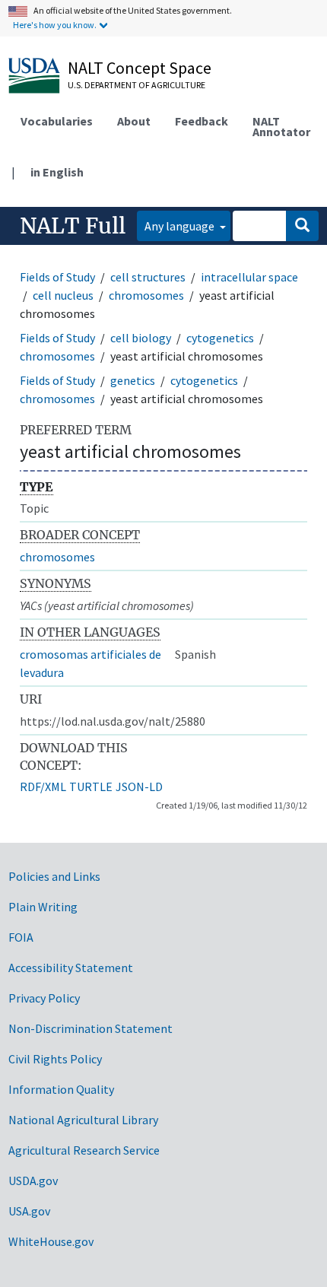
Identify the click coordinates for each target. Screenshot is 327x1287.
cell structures (148, 276)
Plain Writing (43, 906)
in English (57, 172)
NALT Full (72, 226)
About (134, 121)
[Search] (302, 226)
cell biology (140, 337)
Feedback (201, 121)
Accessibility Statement (70, 967)
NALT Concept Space (139, 67)
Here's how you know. (55, 24)
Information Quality (61, 1089)
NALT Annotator (281, 126)
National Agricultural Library (83, 1119)
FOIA (20, 937)
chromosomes (146, 295)
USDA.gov (33, 1180)
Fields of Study (57, 276)
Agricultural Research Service (84, 1150)
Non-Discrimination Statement (90, 1028)
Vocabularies (57, 121)
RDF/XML (43, 786)
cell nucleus (63, 295)
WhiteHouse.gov (51, 1241)
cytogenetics (220, 337)
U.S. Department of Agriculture (136, 85)
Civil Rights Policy (55, 1058)
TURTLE (91, 786)
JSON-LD (139, 786)
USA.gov (29, 1211)
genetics (132, 380)
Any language (180, 226)
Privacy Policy (44, 998)
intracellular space (249, 276)
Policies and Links (54, 876)
